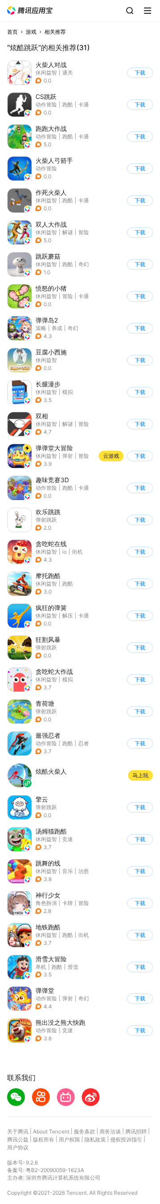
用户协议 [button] (17, 1147)
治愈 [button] (83, 871)
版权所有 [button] (43, 1139)
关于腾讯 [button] (17, 1131)
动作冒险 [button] (46, 104)
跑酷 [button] (67, 104)
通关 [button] (67, 72)
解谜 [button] (67, 232)
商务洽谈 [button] (110, 1131)
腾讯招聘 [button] (136, 1131)
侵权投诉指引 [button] (126, 1139)
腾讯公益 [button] (17, 1139)
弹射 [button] (67, 455)
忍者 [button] (83, 743)
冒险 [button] (83, 232)
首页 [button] (12, 31)
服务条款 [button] (84, 1131)
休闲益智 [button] (46, 72)
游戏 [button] (31, 31)
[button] (29, 10)
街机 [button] (77, 551)
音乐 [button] (67, 871)
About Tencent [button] (51, 1131)
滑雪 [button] (73, 967)
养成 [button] (57, 328)
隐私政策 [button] (95, 1139)
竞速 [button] (67, 839)
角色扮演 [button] (46, 903)
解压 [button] (67, 615)
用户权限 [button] (69, 1139)
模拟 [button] (67, 392)
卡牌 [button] (67, 903)
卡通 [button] (83, 104)
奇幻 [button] (83, 264)
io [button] (64, 551)
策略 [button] (41, 328)
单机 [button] (41, 967)
